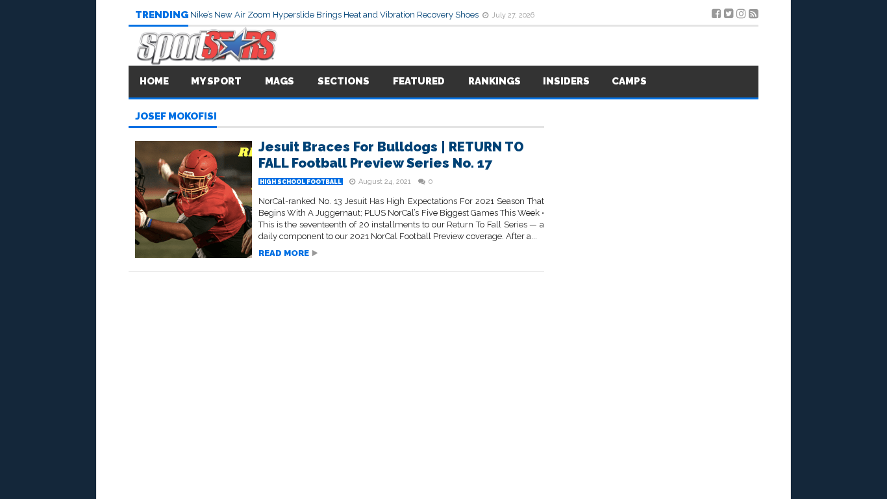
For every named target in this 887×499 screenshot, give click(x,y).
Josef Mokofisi (176, 117)
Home (154, 81)
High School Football (301, 182)
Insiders (566, 81)
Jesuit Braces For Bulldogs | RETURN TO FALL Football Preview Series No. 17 (391, 155)
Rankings (494, 81)
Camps (629, 81)
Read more (283, 253)
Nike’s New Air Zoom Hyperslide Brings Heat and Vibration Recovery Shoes (335, 14)
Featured (419, 81)
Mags (279, 81)
